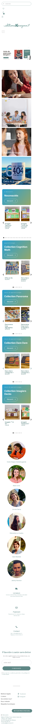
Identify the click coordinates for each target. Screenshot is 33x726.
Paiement (16, 612)
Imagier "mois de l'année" (24, 225)
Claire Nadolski (16, 557)
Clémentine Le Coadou (16, 533)
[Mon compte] (2, 17)
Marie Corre (16, 485)
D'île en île (9, 278)
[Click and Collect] (16, 608)
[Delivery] (16, 589)
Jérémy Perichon (16, 580)
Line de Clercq (16, 509)
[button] (11, 201)
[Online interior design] (16, 627)
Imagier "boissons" (25, 423)
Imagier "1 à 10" (9, 423)
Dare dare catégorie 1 (9, 372)
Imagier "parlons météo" (8, 225)
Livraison (16, 593)
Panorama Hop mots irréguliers (25, 326)
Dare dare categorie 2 (25, 372)
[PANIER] (3, 12)
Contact (16, 631)
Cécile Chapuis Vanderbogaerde (16, 462)
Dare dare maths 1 (25, 279)
